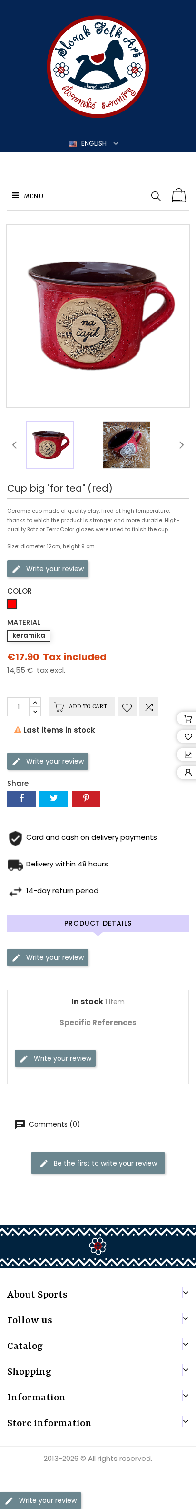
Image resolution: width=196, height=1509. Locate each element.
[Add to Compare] (148, 706)
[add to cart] (179, 195)
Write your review (54, 568)
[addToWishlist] (127, 706)
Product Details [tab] (98, 923)
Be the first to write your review (104, 1163)
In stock (87, 1001)
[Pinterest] (86, 799)
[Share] (21, 799)
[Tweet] (53, 799)
